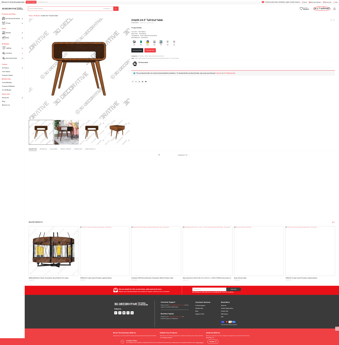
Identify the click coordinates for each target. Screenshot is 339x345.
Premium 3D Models (8, 86)
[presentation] (29, 69)
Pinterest (142, 81)
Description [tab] (33, 149)
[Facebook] (115, 312)
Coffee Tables (148, 56)
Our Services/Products (13, 18)
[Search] (115, 9)
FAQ (222, 316)
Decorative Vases (11, 58)
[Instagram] (128, 312)
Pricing (8, 23)
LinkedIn (139, 81)
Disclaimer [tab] (53, 149)
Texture (4, 64)
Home (30, 15)
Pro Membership (229, 73)
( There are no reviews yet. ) (146, 22)
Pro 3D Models (6, 90)
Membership (155, 56)
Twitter (136, 81)
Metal (162, 58)
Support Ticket (199, 314)
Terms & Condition (228, 292)
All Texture (5, 68)
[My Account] (334, 9)
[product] (53, 251)
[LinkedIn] (132, 312)
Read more (75, 229)
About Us (223, 305)
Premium (161, 56)
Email (145, 81)
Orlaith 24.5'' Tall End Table (172, 58)
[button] (333, 222)
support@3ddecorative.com (176, 305)
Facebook (132, 81)
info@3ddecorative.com (175, 316)
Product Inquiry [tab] (65, 149)
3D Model (37, 15)
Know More (209, 337)
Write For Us (6, 105)
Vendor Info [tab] (78, 149)
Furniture (9, 53)
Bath (7, 38)
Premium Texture (7, 75)
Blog (3, 101)
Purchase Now (150, 50)
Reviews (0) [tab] (43, 149)
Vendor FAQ (224, 311)
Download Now (137, 50)
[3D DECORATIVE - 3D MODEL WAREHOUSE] (12, 8)
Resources (5, 97)
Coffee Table (138, 58)
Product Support (200, 305)
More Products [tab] (90, 149)
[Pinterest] (123, 312)
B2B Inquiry (224, 314)
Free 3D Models (7, 82)
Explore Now (167, 337)
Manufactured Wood (155, 58)
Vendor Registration (227, 308)
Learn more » (200, 342)
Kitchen (8, 32)
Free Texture (6, 71)
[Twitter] (119, 312)
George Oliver (145, 58)
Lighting (8, 48)
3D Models (141, 56)
